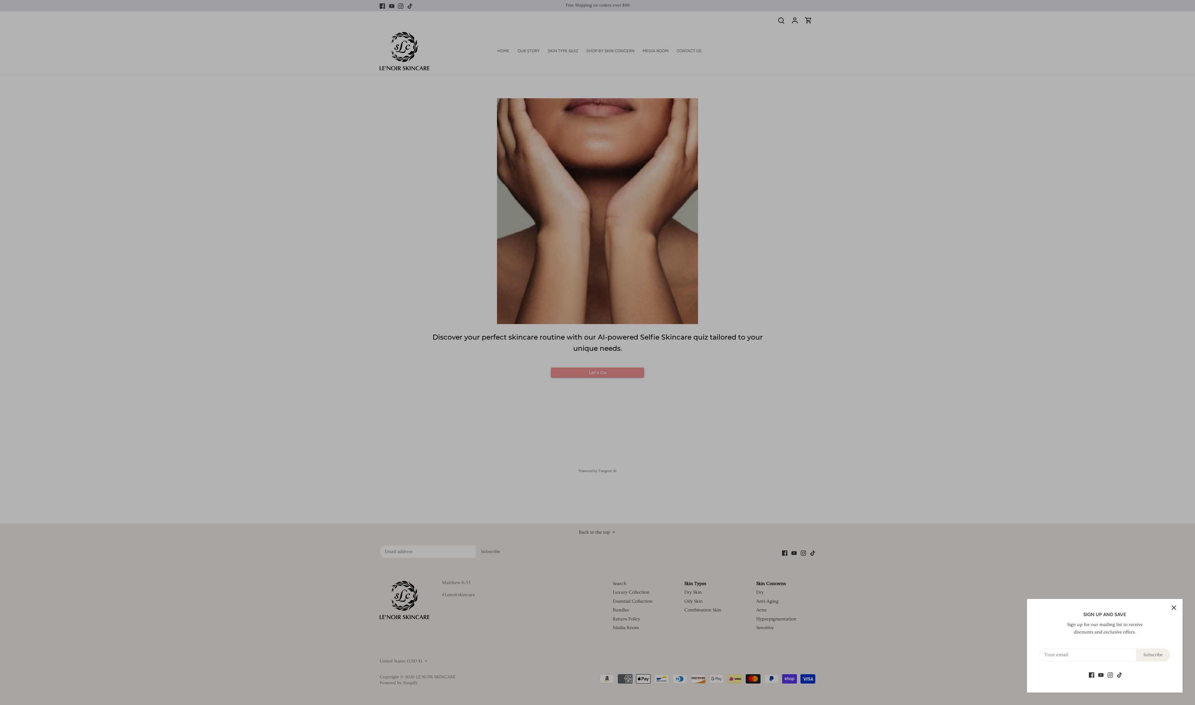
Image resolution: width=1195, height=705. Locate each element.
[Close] (1174, 608)
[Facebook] (1091, 674)
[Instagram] (1110, 674)
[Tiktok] (1119, 674)
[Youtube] (1101, 674)
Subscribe (1153, 654)
